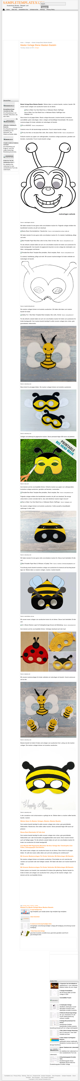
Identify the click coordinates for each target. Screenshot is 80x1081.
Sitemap (42, 9)
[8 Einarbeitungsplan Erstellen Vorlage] (54, 1062)
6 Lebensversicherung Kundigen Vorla (41, 924)
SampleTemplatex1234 (23, 3)
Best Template (36, 1077)
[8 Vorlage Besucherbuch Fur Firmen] (54, 1025)
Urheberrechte (34, 9)
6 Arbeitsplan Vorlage (66, 1005)
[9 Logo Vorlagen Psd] (25, 913)
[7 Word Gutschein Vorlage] (25, 935)
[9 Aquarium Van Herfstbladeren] (54, 988)
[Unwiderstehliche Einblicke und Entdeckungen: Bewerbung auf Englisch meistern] (8, 139)
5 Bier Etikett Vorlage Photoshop (69, 1030)
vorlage (36, 905)
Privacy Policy (51, 9)
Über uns (14, 9)
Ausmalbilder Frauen (65, 997)
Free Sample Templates (47, 1077)
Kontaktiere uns (23, 9)
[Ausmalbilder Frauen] (54, 1000)
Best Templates (56, 1075)
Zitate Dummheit (35, 916)
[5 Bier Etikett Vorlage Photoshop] (54, 1035)
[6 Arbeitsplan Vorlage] (54, 1009)
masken (32, 905)
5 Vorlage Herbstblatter (66, 990)
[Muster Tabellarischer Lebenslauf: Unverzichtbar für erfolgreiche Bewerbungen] (54, 1050)
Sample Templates (46, 1075)
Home (8, 9)
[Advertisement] (39, 25)
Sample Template (66, 1075)
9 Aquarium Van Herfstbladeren (68, 983)
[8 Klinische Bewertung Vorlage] (54, 1017)
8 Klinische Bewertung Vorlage (68, 1013)
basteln (24, 905)
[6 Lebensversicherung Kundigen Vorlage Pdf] (25, 928)
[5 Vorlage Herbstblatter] (54, 995)
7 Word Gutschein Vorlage (37, 931)
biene (28, 905)
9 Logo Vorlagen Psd (36, 909)
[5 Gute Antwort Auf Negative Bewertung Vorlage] (54, 1040)
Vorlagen (27, 42)
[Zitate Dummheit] (25, 918)
